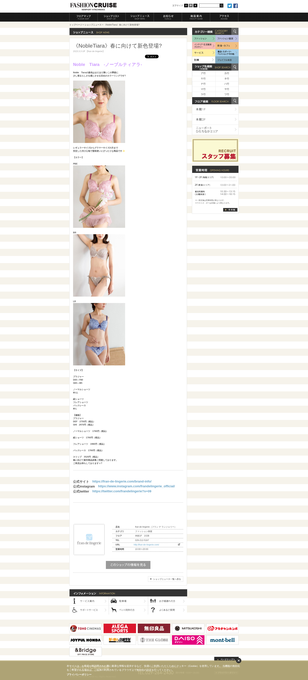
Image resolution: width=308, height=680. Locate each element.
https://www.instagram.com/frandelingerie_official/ (136, 486)
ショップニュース (93, 25)
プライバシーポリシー (79, 674)
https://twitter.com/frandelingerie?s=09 (121, 491)
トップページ (75, 25)
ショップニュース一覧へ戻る (167, 579)
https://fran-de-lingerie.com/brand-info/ (122, 481)
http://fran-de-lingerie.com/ (146, 544)
